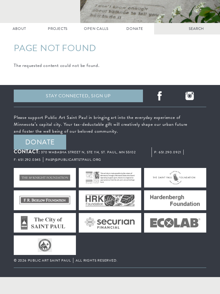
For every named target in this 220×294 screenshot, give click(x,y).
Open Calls (96, 29)
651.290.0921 (170, 152)
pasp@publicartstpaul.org (73, 159)
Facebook (159, 96)
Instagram (189, 96)
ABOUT (19, 29)
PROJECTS (58, 29)
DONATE (134, 29)
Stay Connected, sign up (78, 95)
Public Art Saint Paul (110, 11)
